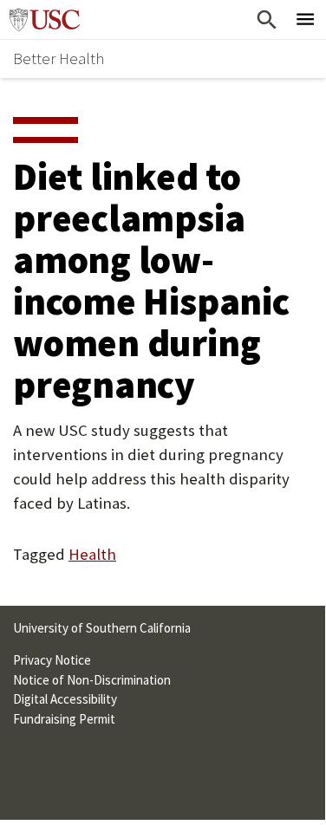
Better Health (58, 58)
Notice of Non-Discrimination (92, 680)
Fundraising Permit (64, 719)
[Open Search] (266, 19)
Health (92, 554)
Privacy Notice (52, 660)
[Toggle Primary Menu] (305, 19)
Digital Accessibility (65, 699)
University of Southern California (49, 19)
